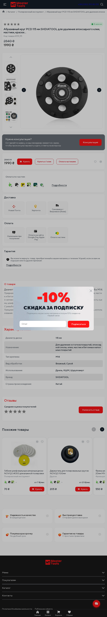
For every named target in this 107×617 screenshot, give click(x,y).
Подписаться (78, 324)
